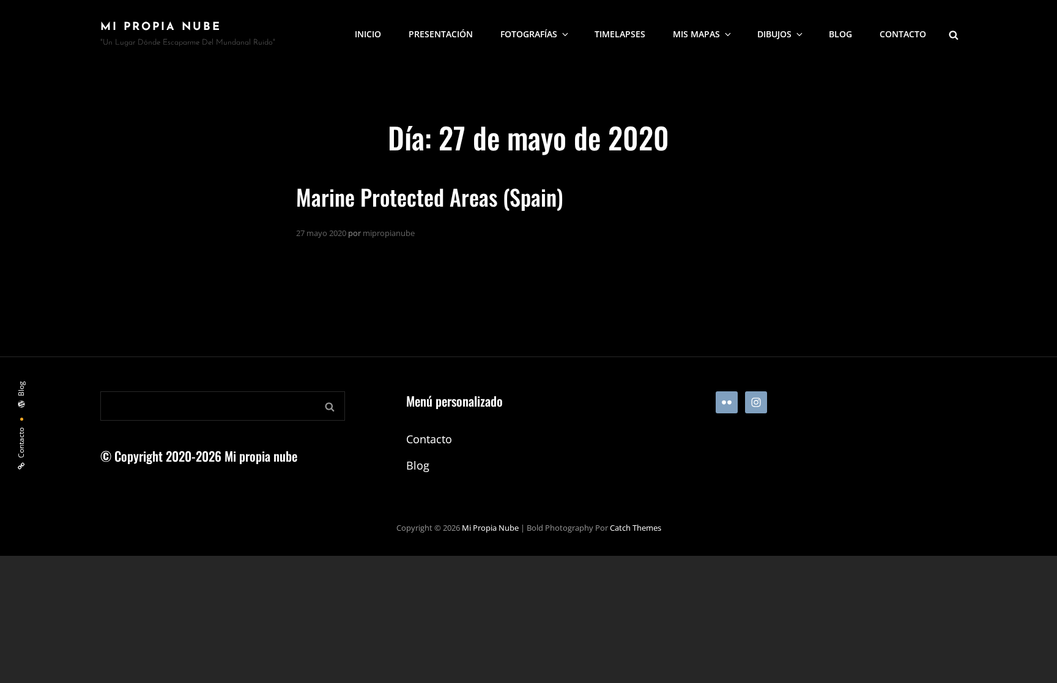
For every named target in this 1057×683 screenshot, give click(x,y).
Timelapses (620, 34)
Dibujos (774, 34)
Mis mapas (696, 34)
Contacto (903, 34)
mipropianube (389, 232)
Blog (840, 34)
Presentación (441, 34)
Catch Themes (635, 527)
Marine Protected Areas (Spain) (429, 196)
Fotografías (528, 34)
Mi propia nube (160, 27)
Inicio (368, 34)
